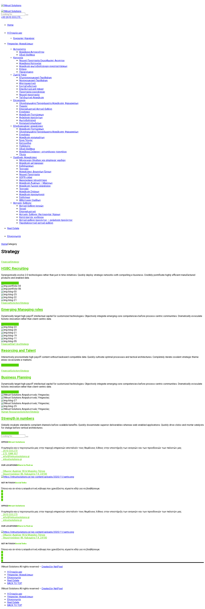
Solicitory (15, 303)
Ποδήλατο (24, 146)
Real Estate (13, 228)
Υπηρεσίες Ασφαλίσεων (20, 43)
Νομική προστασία (29, 94)
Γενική (22, 208)
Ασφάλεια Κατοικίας (30, 63)
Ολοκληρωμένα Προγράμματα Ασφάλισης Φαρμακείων (48, 103)
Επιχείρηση (19, 100)
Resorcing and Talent (18, 350)
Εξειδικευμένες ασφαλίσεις (28, 126)
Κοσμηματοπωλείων (30, 123)
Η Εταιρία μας (14, 32)
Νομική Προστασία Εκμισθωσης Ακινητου (42, 60)
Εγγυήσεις (24, 111)
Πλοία (22, 154)
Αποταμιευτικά (27, 83)
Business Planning (16, 377)
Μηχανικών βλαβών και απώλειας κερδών (42, 160)
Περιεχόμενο (26, 71)
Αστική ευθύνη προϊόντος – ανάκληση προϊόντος (46, 220)
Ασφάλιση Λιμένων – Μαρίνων (36, 183)
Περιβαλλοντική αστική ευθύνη (36, 222)
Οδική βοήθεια (27, 54)
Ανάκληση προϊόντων (31, 117)
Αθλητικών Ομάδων (30, 200)
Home (10, 25)
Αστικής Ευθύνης (22, 203)
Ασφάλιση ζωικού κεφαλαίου (35, 185)
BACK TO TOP (14, 583)
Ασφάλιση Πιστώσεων (31, 114)
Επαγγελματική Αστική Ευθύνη (35, 109)
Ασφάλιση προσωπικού (31, 194)
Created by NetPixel (52, 566)
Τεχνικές (24, 168)
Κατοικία (18, 57)
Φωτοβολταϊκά (27, 120)
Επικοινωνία (14, 236)
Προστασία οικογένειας (32, 91)
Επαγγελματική (27, 211)
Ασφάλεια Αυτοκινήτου (31, 52)
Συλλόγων (24, 197)
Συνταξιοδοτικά (27, 86)
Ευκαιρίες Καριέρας (24, 38)
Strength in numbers (17, 418)
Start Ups (15, 344)
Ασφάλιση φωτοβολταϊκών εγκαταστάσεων (43, 66)
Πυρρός (23, 106)
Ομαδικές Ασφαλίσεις (25, 157)
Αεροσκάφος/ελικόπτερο (33, 180)
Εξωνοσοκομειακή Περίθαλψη (35, 77)
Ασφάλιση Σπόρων (29, 191)
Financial (5, 261)
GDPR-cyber (25, 177)
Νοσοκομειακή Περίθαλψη (33, 80)
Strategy (14, 261)
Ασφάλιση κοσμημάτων (32, 137)
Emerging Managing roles (22, 309)
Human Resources (10, 411)
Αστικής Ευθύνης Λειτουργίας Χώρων (39, 214)
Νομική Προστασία (29, 174)
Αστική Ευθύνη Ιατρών (31, 205)
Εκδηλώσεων (26, 166)
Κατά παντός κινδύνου (31, 217)
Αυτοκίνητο (19, 49)
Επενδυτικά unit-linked (31, 89)
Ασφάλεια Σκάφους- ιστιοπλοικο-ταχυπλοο (43, 151)
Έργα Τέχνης (26, 140)
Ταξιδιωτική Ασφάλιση (31, 97)
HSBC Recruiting (15, 268)
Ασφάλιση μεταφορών (31, 163)
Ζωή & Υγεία (19, 74)
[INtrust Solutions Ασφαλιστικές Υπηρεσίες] (37, 476)
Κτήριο (23, 69)
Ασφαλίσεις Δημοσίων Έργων (35, 171)
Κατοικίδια (25, 143)
